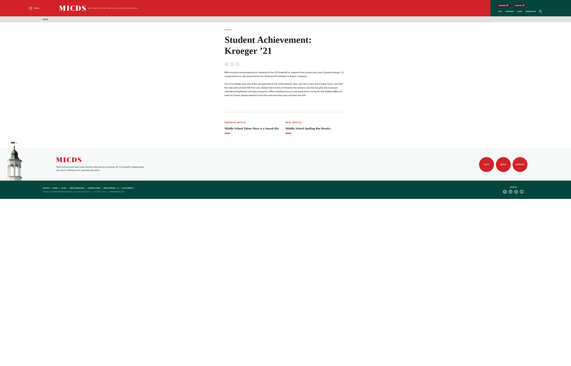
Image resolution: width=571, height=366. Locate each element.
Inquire (502, 5)
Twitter (232, 64)
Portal (518, 5)
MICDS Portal (110, 188)
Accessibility (128, 188)
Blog (63, 188)
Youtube (522, 192)
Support (510, 11)
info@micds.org (117, 192)
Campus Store (94, 188)
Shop (519, 11)
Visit (500, 11)
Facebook (226, 64)
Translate (530, 11)
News (45, 19)
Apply (503, 164)
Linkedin (237, 64)
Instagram (516, 192)
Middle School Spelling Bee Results (308, 128)
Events (46, 188)
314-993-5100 (99, 192)
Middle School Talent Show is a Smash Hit (252, 128)
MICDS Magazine (77, 188)
